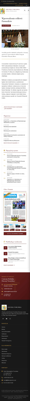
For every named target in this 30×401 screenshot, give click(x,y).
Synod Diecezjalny (6, 331)
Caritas (3, 358)
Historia (3, 327)
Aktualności (6, 25)
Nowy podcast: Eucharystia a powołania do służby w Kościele (14, 135)
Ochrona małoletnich (11, 3)
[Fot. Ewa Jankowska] (15, 38)
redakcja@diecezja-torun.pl (10, 291)
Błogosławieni (5, 336)
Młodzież (4, 362)
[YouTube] (26, 5)
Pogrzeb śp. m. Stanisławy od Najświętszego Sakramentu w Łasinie (15, 121)
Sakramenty (4, 351)
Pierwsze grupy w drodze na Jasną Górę (15, 174)
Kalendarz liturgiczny (6, 353)
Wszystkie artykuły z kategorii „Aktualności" (13, 107)
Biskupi (3, 329)
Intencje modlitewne (6, 356)
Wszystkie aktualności (11, 143)
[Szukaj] (24, 10)
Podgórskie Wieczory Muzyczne (11, 140)
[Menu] (28, 10)
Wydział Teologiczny (6, 340)
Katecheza (4, 360)
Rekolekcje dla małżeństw (10, 126)
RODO (12, 391)
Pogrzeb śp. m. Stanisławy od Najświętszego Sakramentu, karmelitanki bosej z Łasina (14, 180)
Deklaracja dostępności (19, 391)
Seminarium (4, 338)
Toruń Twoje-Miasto (18, 397)
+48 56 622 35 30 (8, 288)
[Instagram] (10, 318)
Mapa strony (23, 3)
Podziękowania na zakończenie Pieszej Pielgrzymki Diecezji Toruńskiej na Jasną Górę (16, 167)
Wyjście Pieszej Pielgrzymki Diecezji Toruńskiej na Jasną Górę (16, 161)
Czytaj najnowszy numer (15, 233)
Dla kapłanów (19, 5)
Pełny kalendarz (8, 265)
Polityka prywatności (6, 391)
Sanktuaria (4, 333)
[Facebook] (3, 318)
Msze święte (4, 349)
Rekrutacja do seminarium (10, 130)
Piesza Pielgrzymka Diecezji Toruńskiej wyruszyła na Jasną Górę (16, 156)
